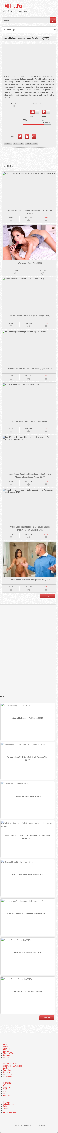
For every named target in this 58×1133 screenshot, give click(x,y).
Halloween (7, 1076)
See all (47, 596)
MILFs (5, 1089)
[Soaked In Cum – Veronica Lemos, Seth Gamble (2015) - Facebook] (20, 136)
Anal (5, 1045)
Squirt (5, 1108)
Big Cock (6, 1049)
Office (5, 1091)
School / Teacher (10, 1104)
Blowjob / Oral (8, 1053)
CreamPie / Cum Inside (12, 1066)
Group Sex (7, 1074)
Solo (5, 1106)
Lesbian (6, 1087)
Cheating (7, 1057)
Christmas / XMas (10, 1064)
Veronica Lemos (31, 143)
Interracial (7, 1083)
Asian (5, 1047)
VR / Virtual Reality (10, 1112)
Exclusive (7, 143)
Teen (5, 1110)
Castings (6, 1055)
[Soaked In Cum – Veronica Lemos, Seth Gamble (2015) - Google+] (34, 136)
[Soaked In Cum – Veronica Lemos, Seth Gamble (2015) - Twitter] (27, 136)
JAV (4, 1085)
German (6, 1072)
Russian (6, 1102)
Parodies (6, 1095)
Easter (5, 1068)
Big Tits (6, 1051)
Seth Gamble (18, 143)
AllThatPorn (15, 6)
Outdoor (6, 1093)
